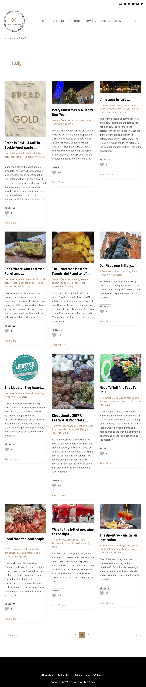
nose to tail (122, 401)
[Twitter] (142, 3)
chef (28, 153)
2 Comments (107, 105)
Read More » (11, 222)
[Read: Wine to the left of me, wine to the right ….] (73, 513)
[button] (94, 21)
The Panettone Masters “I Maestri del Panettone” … (71, 271)
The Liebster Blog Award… (24, 387)
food (40, 153)
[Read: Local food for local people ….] (25, 518)
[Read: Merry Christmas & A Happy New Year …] (73, 92)
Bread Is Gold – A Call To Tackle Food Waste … (22, 144)
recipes (27, 156)
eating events (81, 279)
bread (29, 279)
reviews (36, 156)
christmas (79, 120)
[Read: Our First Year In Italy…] (120, 245)
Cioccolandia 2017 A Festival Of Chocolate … (70, 417)
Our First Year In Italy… (117, 265)
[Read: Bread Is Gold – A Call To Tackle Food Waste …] (25, 108)
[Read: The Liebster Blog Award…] (25, 367)
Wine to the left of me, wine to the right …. (73, 531)
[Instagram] (129, 3)
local (12, 156)
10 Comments (12, 549)
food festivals (119, 108)
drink (34, 153)
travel (16, 286)
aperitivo (126, 545)
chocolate (121, 105)
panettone (105, 112)
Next (137, 635)
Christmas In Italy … (115, 99)
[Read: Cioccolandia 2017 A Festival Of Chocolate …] (73, 381)
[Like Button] (7, 213)
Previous (11, 635)
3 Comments (107, 397)
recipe (19, 156)
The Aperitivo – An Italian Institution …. (118, 537)
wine (59, 123)
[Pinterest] (137, 3)
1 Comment (106, 271)
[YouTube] (133, 3)
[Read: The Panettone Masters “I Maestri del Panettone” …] (73, 247)
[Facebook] (124, 3)
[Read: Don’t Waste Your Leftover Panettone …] (25, 247)
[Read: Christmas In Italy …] (120, 86)
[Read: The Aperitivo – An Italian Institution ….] (120, 516)
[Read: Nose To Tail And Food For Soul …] (120, 367)
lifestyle (84, 429)
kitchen (14, 282)
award (29, 393)
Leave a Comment (14, 153)
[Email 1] (120, 3)
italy (7, 156)
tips (38, 552)
